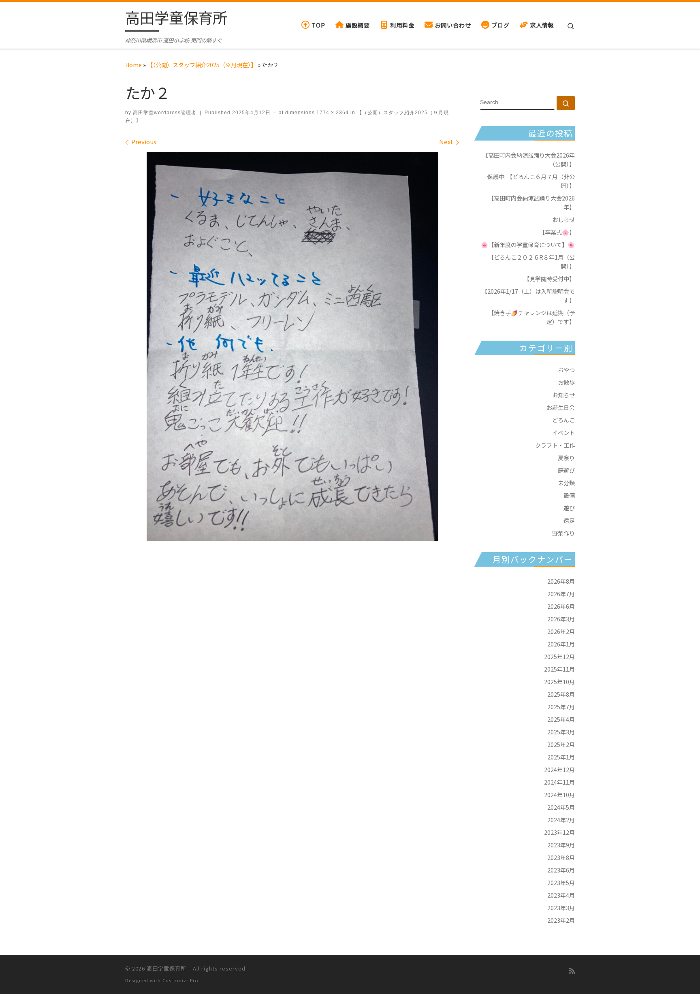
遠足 (569, 520)
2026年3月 (561, 618)
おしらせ (563, 219)
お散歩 (566, 382)
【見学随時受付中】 (549, 278)
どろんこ (563, 420)
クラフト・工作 (555, 445)
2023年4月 (561, 895)
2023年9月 (561, 844)
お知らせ (563, 394)
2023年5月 (561, 882)
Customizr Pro (180, 980)
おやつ (566, 369)
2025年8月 (561, 694)
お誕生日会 (560, 407)
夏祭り (566, 457)
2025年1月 (561, 757)
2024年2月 (561, 819)
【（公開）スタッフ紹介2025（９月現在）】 (201, 64)
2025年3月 (561, 731)
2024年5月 (561, 807)
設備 (569, 495)
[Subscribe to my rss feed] (572, 971)
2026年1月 (561, 644)
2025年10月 (559, 681)
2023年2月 (561, 920)
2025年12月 (559, 656)
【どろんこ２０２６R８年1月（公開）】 (531, 261)
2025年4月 (561, 719)
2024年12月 (559, 769)
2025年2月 (561, 744)
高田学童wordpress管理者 (164, 112)
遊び (569, 507)
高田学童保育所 (166, 968)
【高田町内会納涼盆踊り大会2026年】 (531, 202)
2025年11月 (559, 669)
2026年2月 (561, 631)
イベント (563, 432)
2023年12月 (559, 832)
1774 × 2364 (332, 112)
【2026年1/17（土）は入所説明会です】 (528, 295)
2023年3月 (561, 907)
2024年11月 (559, 782)
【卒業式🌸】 (557, 232)
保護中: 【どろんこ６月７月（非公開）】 (531, 181)
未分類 (566, 482)
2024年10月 (559, 794)
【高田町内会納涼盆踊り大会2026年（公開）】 (528, 159)
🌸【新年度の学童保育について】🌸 (528, 244)
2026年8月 (561, 581)
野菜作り (563, 533)
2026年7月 (561, 593)
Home (133, 64)
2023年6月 (561, 870)
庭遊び (566, 470)
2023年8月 (561, 857)
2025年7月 (561, 706)
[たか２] (292, 346)
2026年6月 (561, 606)
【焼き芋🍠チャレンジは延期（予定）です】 (531, 317)
